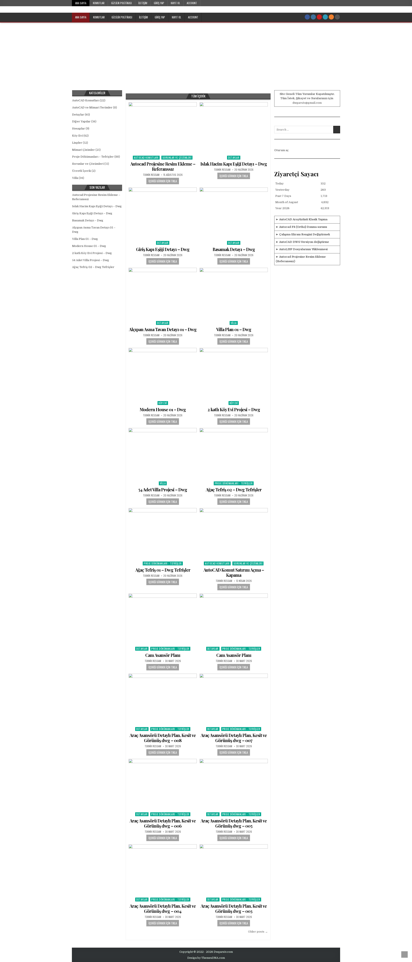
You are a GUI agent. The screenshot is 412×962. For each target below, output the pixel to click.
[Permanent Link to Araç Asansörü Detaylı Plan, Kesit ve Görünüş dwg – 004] (163, 870)
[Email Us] (325, 17)
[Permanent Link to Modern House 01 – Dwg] (163, 373)
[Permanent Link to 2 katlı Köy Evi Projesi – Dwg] (234, 373)
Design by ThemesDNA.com (206, 957)
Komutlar (99, 3)
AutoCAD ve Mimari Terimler (92, 107)
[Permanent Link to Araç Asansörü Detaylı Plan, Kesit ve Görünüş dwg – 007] (234, 699)
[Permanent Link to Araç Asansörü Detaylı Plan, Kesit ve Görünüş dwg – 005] (234, 784)
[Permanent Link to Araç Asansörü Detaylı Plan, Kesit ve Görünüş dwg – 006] (163, 784)
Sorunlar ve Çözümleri (177, 157)
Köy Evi (163, 403)
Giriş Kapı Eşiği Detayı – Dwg (162, 249)
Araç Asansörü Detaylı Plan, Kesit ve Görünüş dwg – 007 (234, 737)
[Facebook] (307, 17)
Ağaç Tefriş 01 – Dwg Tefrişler (162, 570)
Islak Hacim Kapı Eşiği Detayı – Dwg (233, 164)
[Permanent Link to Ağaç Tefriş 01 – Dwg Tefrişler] (163, 533)
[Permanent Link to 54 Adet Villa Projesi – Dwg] (163, 453)
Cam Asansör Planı (162, 655)
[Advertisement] (206, 55)
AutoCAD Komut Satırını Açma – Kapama (233, 572)
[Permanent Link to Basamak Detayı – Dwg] (234, 213)
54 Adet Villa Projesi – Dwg (162, 489)
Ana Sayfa (80, 3)
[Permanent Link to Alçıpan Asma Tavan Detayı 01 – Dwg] (163, 293)
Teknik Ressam (151, 175)
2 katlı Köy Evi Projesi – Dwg (234, 409)
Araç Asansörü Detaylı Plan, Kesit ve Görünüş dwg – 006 (163, 823)
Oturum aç (281, 150)
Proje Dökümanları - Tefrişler (234, 483)
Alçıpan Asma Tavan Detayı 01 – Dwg (163, 329)
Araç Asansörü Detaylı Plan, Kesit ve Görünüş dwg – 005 (234, 823)
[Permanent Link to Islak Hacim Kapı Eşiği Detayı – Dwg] (234, 128)
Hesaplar (78, 128)
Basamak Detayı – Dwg (234, 249)
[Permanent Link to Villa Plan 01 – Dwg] (234, 293)
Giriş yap (159, 3)
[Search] (337, 17)
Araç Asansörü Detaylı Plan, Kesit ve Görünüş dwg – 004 (163, 908)
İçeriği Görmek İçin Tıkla (162, 181)
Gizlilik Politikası (121, 3)
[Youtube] (319, 17)
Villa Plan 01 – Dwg (233, 329)
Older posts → (258, 931)
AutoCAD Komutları (146, 157)
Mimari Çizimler (83, 149)
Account (192, 3)
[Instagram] (313, 17)
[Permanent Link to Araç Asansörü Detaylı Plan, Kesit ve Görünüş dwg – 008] (163, 699)
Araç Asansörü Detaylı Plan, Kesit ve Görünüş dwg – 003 (234, 908)
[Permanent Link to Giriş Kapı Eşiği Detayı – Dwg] (163, 213)
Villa (234, 323)
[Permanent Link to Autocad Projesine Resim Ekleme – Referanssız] (163, 128)
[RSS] (331, 17)
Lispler (77, 142)
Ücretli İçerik (81, 170)
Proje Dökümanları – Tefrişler (93, 156)
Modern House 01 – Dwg (163, 409)
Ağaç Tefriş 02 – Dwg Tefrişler (234, 489)
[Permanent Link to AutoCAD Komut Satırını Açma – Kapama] (234, 533)
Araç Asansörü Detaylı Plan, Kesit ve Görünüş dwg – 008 (163, 737)
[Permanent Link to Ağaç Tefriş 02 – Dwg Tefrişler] (234, 453)
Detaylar (233, 157)
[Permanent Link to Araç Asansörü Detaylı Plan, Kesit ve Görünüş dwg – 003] (234, 870)
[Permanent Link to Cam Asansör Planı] (163, 619)
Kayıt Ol (175, 3)
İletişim (142, 3)
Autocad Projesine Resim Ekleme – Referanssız (162, 166)
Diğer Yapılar (81, 121)
